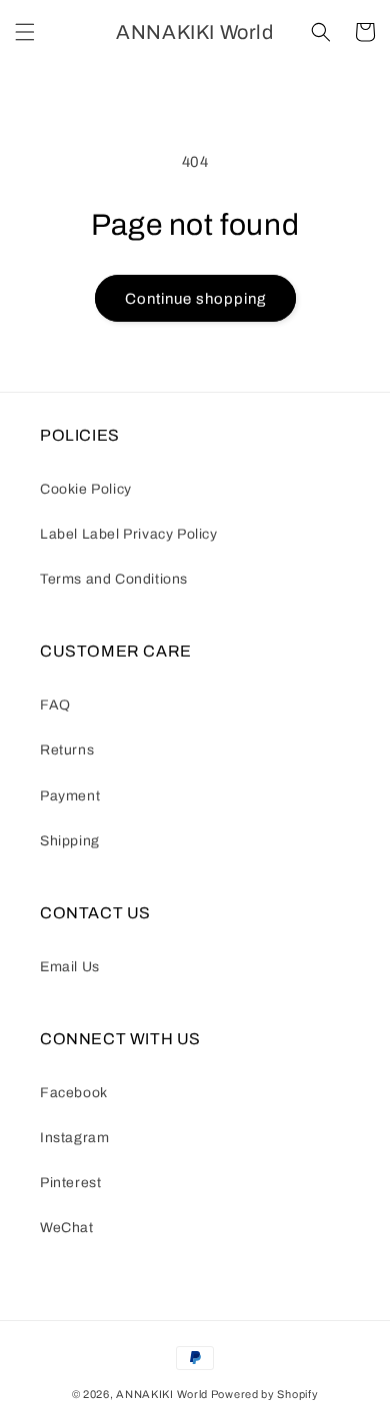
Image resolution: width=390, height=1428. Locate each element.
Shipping (70, 840)
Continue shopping (195, 299)
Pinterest (70, 1182)
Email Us (70, 966)
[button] (25, 32)
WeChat (67, 1227)
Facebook (74, 1092)
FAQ (55, 705)
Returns (67, 749)
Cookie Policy (86, 489)
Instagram (74, 1137)
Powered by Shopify (265, 1394)
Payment (70, 795)
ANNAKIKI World (162, 1394)
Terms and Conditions (114, 579)
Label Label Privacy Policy (129, 534)
